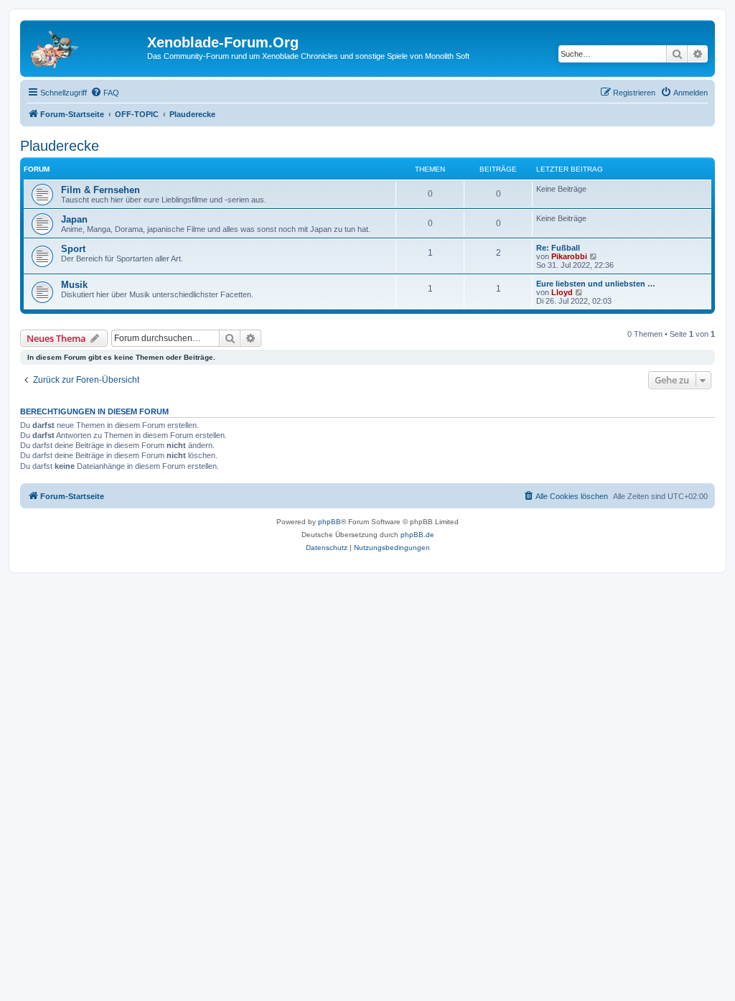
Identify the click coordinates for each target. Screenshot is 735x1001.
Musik (74, 284)
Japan (74, 219)
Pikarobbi (569, 256)
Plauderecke (59, 146)
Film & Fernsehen (100, 190)
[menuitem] (104, 92)
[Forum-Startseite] (85, 47)
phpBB (329, 522)
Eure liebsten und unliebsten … (595, 283)
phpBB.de (417, 535)
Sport (73, 248)
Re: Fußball (558, 247)
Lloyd (562, 292)
